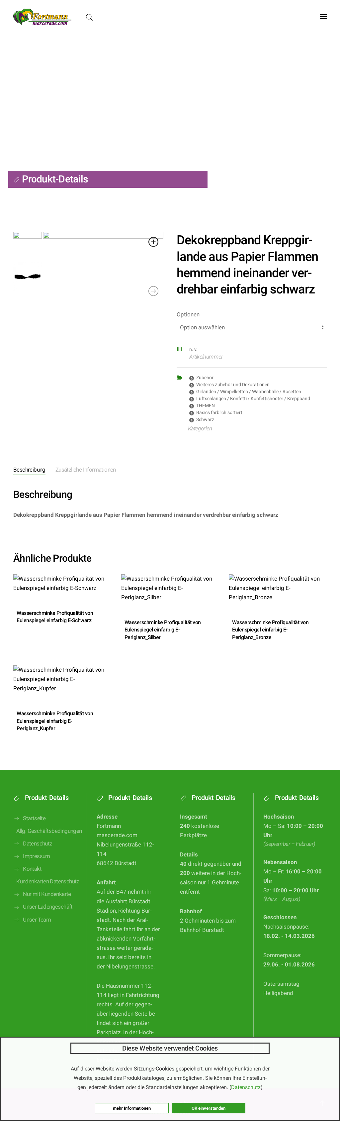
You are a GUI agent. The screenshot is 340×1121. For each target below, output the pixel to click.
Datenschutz (37, 844)
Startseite (34, 818)
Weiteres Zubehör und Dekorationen (233, 384)
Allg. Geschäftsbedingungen (46, 831)
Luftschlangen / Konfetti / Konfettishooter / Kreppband (253, 398)
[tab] (24, 470)
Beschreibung (29, 470)
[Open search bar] (89, 17)
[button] (323, 16)
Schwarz (205, 419)
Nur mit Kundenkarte (47, 894)
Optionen (188, 314)
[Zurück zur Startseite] (42, 16)
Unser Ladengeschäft (48, 907)
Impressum (36, 856)
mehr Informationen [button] (132, 1108)
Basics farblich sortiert (219, 412)
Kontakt (32, 869)
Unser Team (37, 920)
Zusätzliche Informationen (85, 470)
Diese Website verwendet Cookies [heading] (170, 1048)
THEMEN (205, 405)
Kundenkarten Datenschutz (46, 881)
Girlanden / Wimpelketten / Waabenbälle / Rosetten (248, 391)
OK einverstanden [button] (208, 1108)
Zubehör (204, 377)
